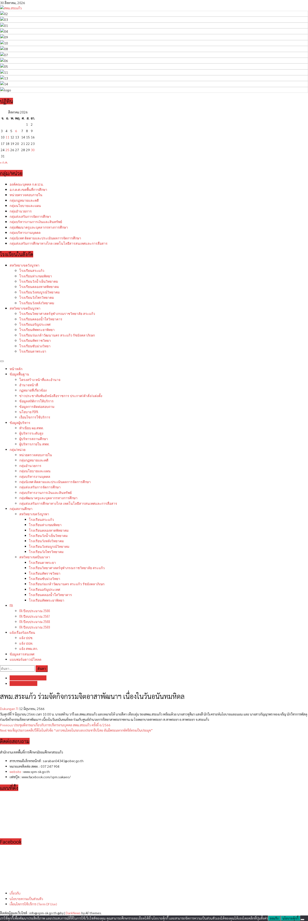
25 (7, 150)
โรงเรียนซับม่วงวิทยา (35, 345)
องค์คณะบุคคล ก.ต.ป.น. (27, 184)
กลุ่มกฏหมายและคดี (24, 200)
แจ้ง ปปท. (26, 643)
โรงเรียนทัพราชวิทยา (35, 340)
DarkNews (73, 913)
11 (7, 137)
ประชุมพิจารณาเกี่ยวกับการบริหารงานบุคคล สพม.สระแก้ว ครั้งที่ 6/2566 (55, 725)
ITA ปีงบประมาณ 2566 (34, 610)
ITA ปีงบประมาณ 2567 (34, 616)
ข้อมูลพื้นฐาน (19, 373)
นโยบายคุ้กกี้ (290, 918)
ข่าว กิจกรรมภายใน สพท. (28, 677)
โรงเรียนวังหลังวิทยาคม (36, 302)
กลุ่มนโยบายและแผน (25, 205)
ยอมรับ (274, 918)
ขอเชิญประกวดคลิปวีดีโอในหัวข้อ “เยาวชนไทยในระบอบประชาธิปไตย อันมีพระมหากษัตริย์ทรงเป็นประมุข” (76, 730)
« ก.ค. (4, 162)
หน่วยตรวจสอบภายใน (26, 194)
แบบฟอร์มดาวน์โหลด (25, 659)
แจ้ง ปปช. (26, 637)
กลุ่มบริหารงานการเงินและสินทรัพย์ (36, 221)
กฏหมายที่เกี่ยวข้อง (33, 389)
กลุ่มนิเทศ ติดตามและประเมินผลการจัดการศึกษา (45, 237)
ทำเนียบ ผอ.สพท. (31, 427)
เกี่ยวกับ (15, 893)
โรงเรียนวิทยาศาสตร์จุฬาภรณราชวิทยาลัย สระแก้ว (57, 313)
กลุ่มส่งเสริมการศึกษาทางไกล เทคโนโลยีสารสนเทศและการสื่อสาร (59, 243)
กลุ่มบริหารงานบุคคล (25, 232)
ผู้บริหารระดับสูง (31, 433)
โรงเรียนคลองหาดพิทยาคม (39, 286)
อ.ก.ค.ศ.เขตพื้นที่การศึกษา (28, 189)
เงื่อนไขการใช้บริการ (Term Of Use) (33, 904)
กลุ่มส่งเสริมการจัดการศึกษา (30, 216)
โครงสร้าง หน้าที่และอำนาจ (39, 379)
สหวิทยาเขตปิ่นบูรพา (25, 308)
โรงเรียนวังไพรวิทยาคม (36, 297)
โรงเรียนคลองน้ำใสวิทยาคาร (40, 318)
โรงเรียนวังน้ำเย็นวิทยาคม (38, 281)
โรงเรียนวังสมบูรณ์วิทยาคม (39, 291)
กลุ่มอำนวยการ (21, 210)
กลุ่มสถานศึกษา (21, 508)
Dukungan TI (9, 708)
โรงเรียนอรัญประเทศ (35, 324)
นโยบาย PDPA (28, 411)
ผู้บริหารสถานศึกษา (33, 438)
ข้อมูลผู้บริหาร (20, 422)
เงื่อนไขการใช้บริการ (34, 416)
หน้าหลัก (16, 368)
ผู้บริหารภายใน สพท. (34, 443)
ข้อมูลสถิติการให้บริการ (36, 400)
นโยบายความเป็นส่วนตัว (26, 898)
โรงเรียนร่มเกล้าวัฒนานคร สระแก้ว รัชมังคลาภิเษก (57, 334)
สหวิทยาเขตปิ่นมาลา (34, 556)
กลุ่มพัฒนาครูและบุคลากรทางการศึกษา (39, 227)
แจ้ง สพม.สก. (28, 648)
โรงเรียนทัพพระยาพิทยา (37, 329)
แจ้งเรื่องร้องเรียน (22, 632)
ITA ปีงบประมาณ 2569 (34, 626)
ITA (11, 605)
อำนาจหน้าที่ (28, 384)
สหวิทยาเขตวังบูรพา (24, 265)
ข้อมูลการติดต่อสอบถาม (36, 406)
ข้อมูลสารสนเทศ (22, 653)
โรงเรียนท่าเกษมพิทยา (35, 275)
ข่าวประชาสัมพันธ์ (60, 395)
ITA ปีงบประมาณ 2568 (34, 621)
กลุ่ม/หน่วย (18, 449)
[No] (302, 919)
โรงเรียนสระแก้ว (31, 270)
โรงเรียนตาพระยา (32, 351)
